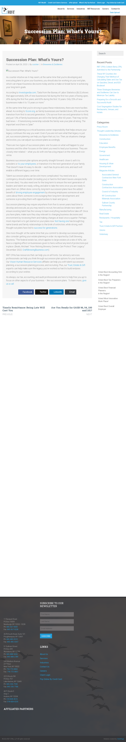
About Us (61, 9)
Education (103, 143)
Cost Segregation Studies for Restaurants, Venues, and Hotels (109, 109)
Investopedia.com (27, 92)
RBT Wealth (42, 3)
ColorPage (120, 739)
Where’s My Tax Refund (87, 3)
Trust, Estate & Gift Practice (111, 226)
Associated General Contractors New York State (111, 177)
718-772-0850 (12, 669)
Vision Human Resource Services (26, 261)
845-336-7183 (12, 684)
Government (104, 155)
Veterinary (103, 234)
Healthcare (104, 159)
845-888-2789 (12, 657)
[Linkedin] (8, 614)
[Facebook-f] (2, 2)
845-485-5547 (12, 642)
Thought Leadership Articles (109, 131)
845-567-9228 (12, 629)
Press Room (102, 127)
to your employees (27, 163)
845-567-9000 (12, 627)
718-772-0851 (12, 672)
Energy (102, 151)
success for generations (45, 227)
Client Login (101, 3)
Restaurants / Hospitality (109, 218)
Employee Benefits (107, 147)
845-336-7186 (12, 687)
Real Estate (104, 214)
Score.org (30, 111)
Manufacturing (105, 209)
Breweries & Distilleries (52, 64)
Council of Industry (110, 191)
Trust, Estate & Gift (76, 265)
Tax (100, 222)
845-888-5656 (12, 654)
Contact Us (115, 9)
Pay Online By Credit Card (115, 3)
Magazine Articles (106, 170)
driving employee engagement (30, 192)
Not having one (62, 221)
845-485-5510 (12, 639)
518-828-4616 (12, 699)
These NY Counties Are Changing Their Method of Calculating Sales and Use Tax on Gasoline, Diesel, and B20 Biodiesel (109, 80)
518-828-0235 (12, 702)
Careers (105, 9)
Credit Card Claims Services (57, 3)
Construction (104, 139)
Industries (81, 9)
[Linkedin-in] (4, 2)
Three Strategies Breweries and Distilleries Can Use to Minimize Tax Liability (108, 92)
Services (70, 9)
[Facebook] (5, 614)
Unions (102, 230)
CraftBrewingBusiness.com (35, 249)
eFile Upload (73, 3)
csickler (35, 64)
